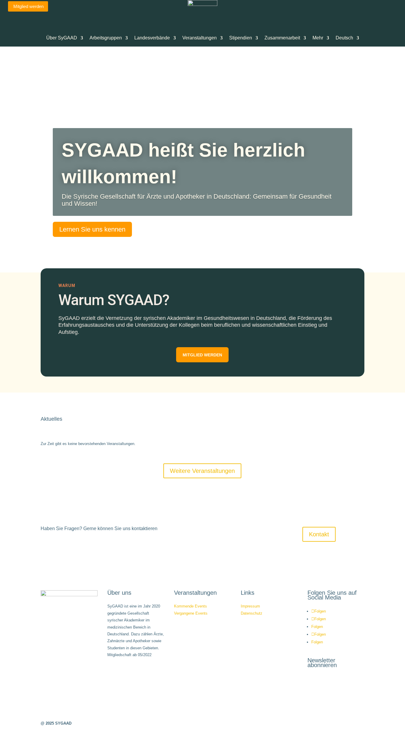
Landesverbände (152, 37)
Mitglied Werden (202, 355)
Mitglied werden (28, 6)
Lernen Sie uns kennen (92, 229)
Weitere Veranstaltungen (202, 471)
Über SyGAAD (61, 37)
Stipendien (240, 37)
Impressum (250, 606)
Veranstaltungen (199, 37)
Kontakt (319, 534)
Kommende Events (190, 606)
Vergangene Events (191, 613)
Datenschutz (251, 613)
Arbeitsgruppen (106, 37)
